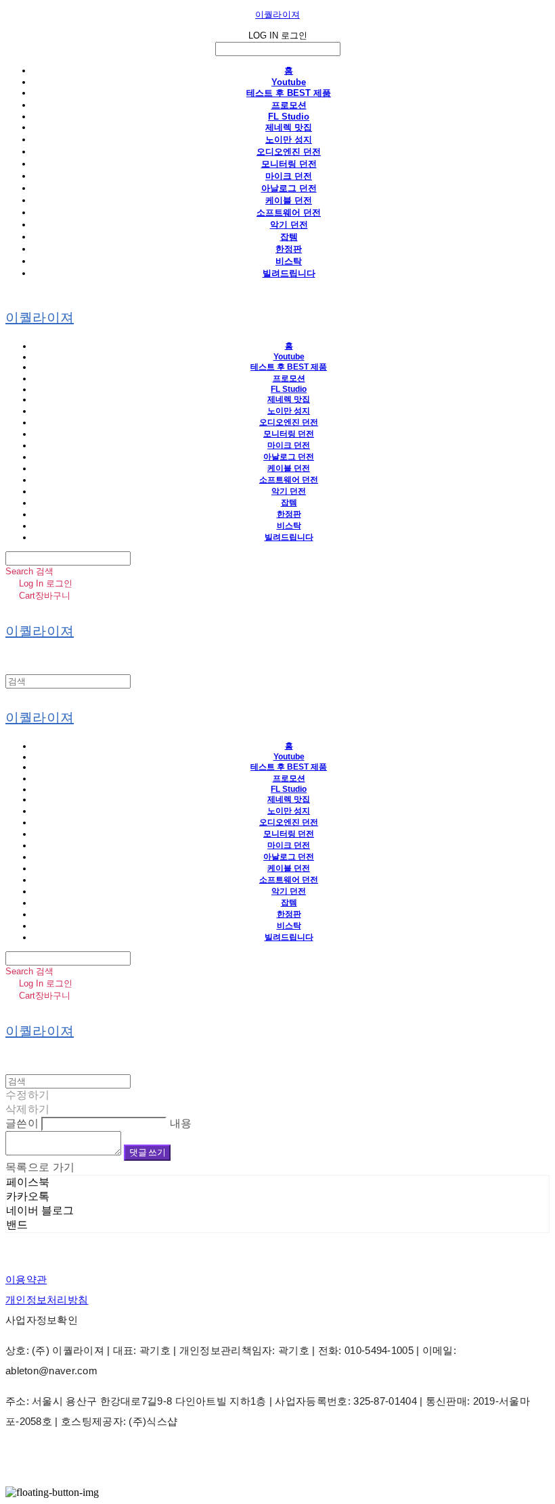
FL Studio (288, 116)
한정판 (288, 249)
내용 (181, 1123)
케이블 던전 (288, 200)
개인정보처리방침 (46, 1299)
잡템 (289, 237)
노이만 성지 (288, 139)
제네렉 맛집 (288, 127)
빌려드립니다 (289, 273)
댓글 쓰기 (147, 1152)
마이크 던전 (288, 176)
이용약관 (26, 1279)
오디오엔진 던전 (289, 152)
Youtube (288, 82)
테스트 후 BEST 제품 (288, 93)
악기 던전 (289, 225)
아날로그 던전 (289, 188)
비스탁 (288, 261)
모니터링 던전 (289, 164)
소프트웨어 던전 (289, 212)
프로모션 (289, 105)
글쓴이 (22, 1123)
